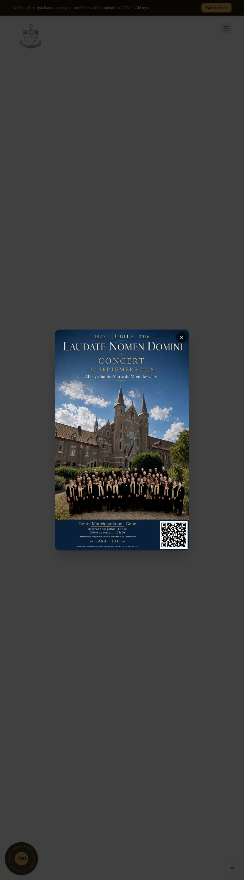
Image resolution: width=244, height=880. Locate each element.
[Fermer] (181, 337)
